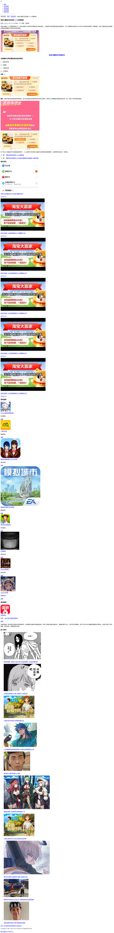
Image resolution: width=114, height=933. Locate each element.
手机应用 (6, 8)
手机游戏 (6, 6)
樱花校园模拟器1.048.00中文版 (9, 459)
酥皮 (50, 98)
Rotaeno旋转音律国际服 (7, 413)
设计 (6, 618)
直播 (11, 618)
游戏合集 (6, 12)
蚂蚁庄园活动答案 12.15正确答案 (15, 155)
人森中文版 (4, 431)
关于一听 (3, 926)
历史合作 (18, 926)
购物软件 (15, 618)
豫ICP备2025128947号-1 (7, 931)
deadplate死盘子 (5, 569)
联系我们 (13, 926)
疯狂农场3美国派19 (6, 524)
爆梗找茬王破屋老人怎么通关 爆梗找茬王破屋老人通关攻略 (22, 158)
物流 (8, 618)
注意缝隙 (3, 551)
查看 (2, 419)
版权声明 (8, 926)
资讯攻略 (6, 10)
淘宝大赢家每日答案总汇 (57, 55)
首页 (5, 4)
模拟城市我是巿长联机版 (7, 507)
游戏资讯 (13, 16)
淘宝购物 (3, 615)
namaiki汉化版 (4, 592)
